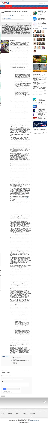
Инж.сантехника (9, 18)
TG (39, 3)
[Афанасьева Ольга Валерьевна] (35, 39)
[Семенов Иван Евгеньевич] (35, 43)
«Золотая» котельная (15, 359)
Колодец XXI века (15, 363)
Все (46, 28)
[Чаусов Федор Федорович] (39, 31)
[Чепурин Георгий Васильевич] (39, 35)
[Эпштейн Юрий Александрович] (43, 43)
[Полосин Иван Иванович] (39, 47)
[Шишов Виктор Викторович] (43, 35)
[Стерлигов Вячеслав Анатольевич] (39, 43)
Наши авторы (18, 7)
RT (42, 3)
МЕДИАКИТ (36, 7)
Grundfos (4, 19)
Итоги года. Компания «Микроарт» (38, 133)
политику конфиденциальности (34, 420)
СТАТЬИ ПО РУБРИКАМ (11, 7)
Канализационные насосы (9, 19)
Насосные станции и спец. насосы (18, 19)
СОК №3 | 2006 (11, 15)
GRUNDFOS (27, 197)
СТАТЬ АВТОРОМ (23, 7)
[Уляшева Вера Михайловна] (43, 31)
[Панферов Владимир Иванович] (35, 47)
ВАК (27, 7)
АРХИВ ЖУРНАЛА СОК (4, 7)
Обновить (44, 28)
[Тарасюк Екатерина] (35, 51)
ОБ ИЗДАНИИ (31, 7)
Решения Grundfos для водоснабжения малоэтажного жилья (21, 360)
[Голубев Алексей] (43, 39)
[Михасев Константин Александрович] (43, 47)
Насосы (5, 18)
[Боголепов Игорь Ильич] (35, 31)
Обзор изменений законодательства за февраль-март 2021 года (21, 362)
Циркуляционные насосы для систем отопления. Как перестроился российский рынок (20, 357)
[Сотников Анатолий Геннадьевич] (35, 35)
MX (44, 3)
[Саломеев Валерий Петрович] (39, 39)
